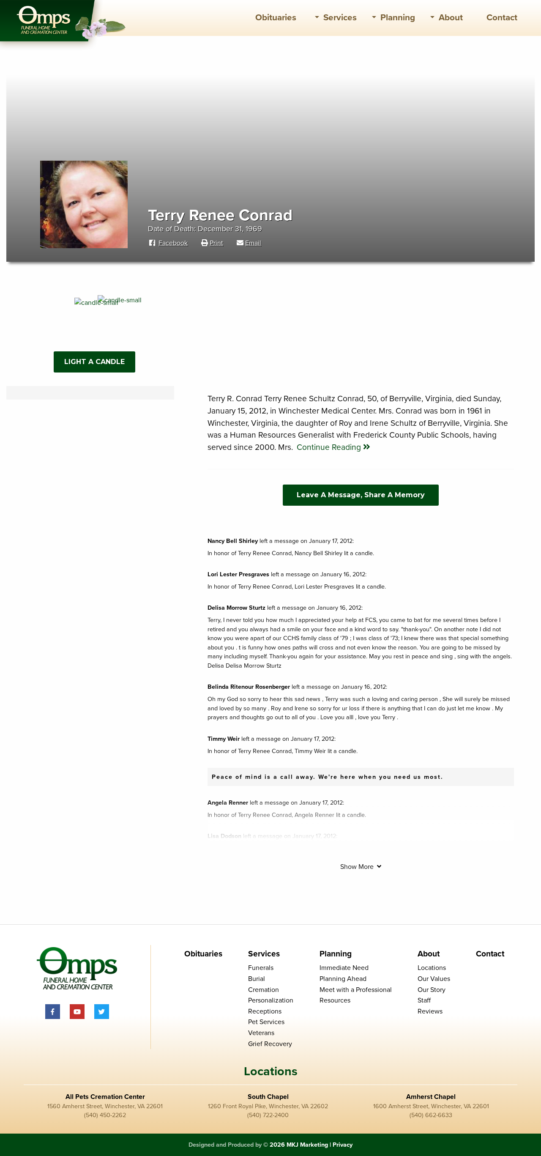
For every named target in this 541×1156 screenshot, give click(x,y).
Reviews (430, 1011)
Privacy (342, 1144)
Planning (397, 17)
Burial (256, 979)
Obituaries (275, 17)
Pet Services (266, 1022)
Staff (424, 1000)
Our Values (434, 979)
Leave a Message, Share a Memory (361, 495)
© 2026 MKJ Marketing (295, 1144)
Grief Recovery (270, 1044)
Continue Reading (330, 447)
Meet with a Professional (356, 990)
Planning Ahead (343, 979)
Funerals (260, 968)
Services (340, 17)
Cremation (263, 990)
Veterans (261, 1033)
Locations (432, 968)
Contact (501, 17)
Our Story (431, 990)
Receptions (264, 1011)
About (451, 17)
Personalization (270, 1000)
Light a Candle (94, 362)
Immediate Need (344, 968)
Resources (335, 1000)
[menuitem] (276, 18)
